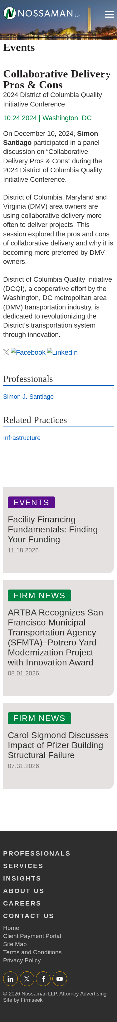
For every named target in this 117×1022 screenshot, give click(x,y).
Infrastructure (22, 437)
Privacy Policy (22, 960)
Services (23, 865)
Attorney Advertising (82, 994)
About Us (24, 890)
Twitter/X (27, 979)
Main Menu (109, 14)
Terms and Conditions (32, 952)
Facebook (43, 979)
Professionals (37, 853)
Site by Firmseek (23, 1000)
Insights (22, 878)
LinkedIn (10, 979)
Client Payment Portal (32, 936)
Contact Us (28, 915)
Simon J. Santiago (28, 396)
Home (11, 928)
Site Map (15, 944)
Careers (22, 903)
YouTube (59, 979)
